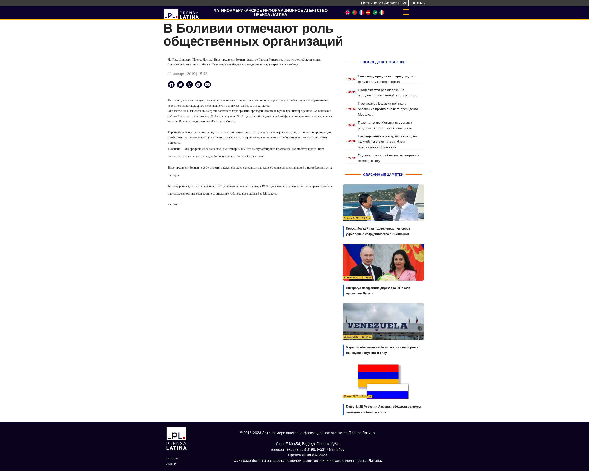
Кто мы (419, 3)
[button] (171, 84)
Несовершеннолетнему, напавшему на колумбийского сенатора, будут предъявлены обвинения (387, 141)
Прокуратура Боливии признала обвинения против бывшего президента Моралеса (388, 109)
